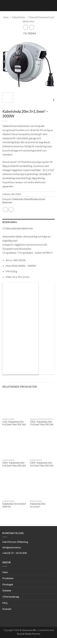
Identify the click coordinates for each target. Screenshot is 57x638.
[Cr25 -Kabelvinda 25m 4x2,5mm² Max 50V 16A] (14, 404)
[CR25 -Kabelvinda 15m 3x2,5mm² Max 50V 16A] (42, 445)
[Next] (49, 64)
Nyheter (6, 590)
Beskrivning (9, 222)
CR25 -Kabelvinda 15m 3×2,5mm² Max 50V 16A (41, 464)
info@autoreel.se (11, 547)
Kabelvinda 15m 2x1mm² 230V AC (14, 505)
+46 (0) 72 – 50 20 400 (14, 552)
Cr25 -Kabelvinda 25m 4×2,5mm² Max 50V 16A (14, 423)
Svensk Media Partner (28, 633)
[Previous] (7, 64)
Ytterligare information (17, 228)
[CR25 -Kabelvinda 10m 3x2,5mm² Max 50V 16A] (14, 445)
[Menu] (53, 5)
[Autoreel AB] (24, 5)
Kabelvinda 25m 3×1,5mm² (37, 505)
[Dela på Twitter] (11, 209)
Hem (5, 17)
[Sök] (47, 6)
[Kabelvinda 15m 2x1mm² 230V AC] (14, 486)
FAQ (4, 602)
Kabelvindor (18, 17)
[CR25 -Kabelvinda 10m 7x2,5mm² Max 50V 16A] (42, 404)
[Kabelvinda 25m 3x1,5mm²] (42, 486)
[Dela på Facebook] (5, 209)
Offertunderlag (10, 596)
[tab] (28, 222)
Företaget (7, 584)
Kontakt (6, 608)
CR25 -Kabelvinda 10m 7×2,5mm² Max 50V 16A (41, 423)
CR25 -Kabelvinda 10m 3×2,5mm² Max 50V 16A (14, 464)
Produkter (8, 578)
